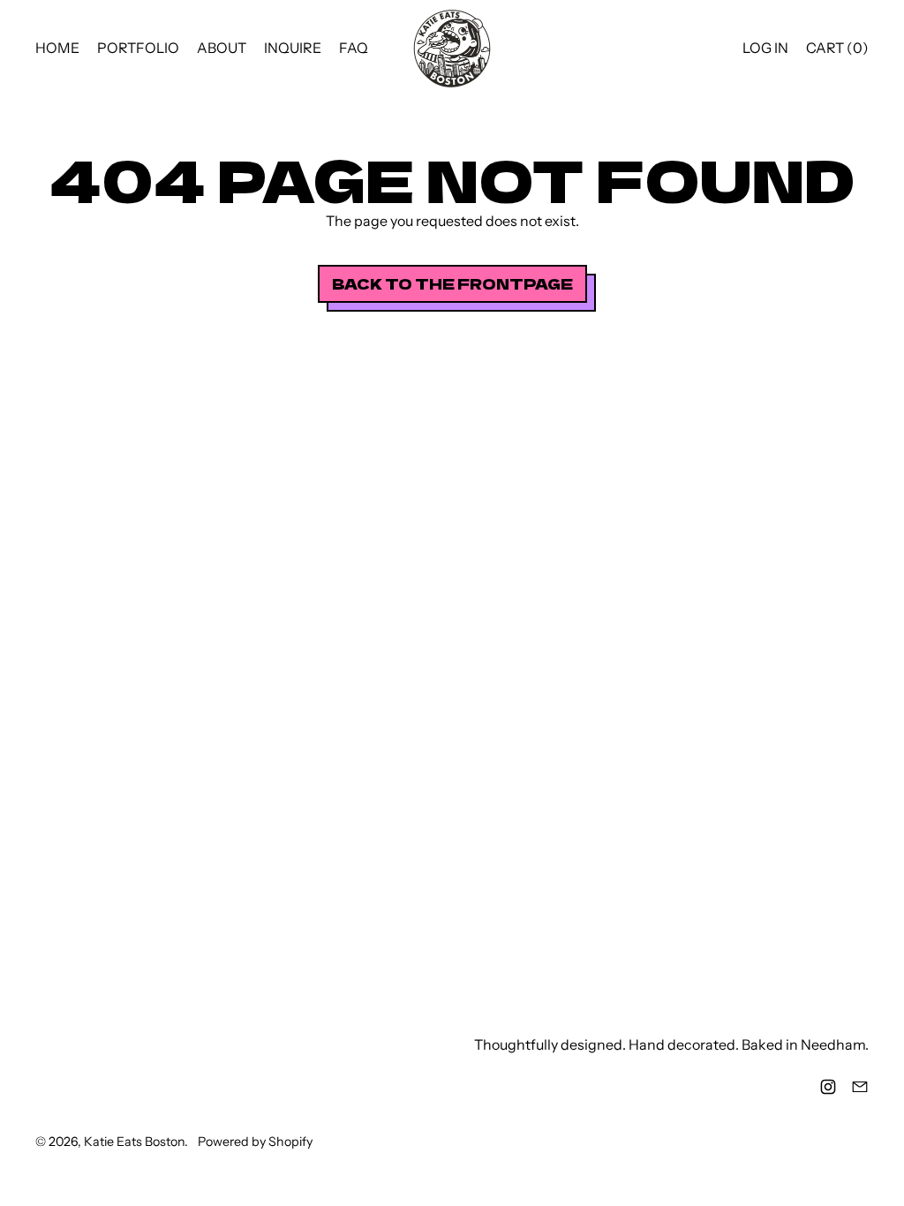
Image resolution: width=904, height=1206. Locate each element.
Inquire (292, 48)
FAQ (353, 48)
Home (57, 48)
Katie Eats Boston (134, 1141)
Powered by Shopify (255, 1141)
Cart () (837, 51)
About (221, 48)
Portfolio (138, 48)
